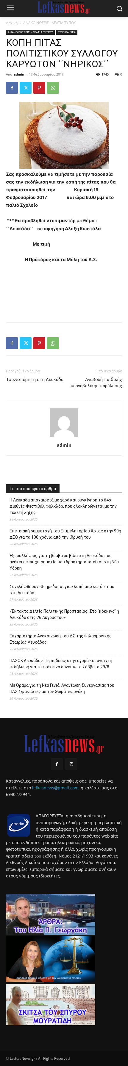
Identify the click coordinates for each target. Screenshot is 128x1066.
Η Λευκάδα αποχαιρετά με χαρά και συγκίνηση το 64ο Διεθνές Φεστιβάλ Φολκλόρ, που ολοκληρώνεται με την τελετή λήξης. (63, 506)
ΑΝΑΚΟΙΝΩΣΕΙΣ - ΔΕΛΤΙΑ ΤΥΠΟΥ (49, 22)
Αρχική (12, 22)
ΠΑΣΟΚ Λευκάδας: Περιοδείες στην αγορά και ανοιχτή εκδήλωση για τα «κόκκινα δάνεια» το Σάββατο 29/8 (61, 663)
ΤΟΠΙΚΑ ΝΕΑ (67, 32)
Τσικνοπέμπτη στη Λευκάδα (34, 379)
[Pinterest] (39, 88)
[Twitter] (26, 88)
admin (19, 74)
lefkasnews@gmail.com (55, 788)
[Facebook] (12, 88)
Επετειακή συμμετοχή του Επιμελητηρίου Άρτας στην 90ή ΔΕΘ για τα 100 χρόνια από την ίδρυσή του (65, 534)
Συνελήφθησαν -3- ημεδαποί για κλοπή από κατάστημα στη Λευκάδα (62, 589)
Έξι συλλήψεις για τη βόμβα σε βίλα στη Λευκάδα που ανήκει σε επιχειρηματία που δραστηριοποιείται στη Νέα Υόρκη (64, 561)
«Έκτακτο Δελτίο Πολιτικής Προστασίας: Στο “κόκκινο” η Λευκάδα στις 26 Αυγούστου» (64, 614)
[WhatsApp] (53, 88)
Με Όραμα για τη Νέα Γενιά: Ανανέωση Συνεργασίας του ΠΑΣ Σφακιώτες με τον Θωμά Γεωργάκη (62, 688)
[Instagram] (71, 764)
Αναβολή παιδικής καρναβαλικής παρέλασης (96, 382)
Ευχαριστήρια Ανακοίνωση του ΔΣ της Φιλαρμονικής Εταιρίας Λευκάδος (61, 639)
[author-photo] (64, 436)
